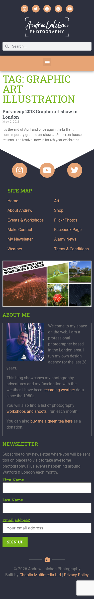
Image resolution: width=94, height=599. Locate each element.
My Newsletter (20, 239)
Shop (58, 210)
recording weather (59, 389)
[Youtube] (69, 9)
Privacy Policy (76, 574)
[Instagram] (24, 9)
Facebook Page (67, 229)
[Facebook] (47, 9)
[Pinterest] (58, 9)
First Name (13, 480)
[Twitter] (36, 9)
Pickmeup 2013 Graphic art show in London (40, 114)
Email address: (16, 520)
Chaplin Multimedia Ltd (40, 574)
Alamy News (65, 239)
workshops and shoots (27, 411)
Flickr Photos (65, 220)
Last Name (13, 500)
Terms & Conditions (71, 249)
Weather (15, 249)
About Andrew (20, 210)
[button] (47, 62)
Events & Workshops (26, 220)
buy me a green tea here (51, 421)
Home (13, 200)
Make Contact (20, 229)
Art (56, 200)
